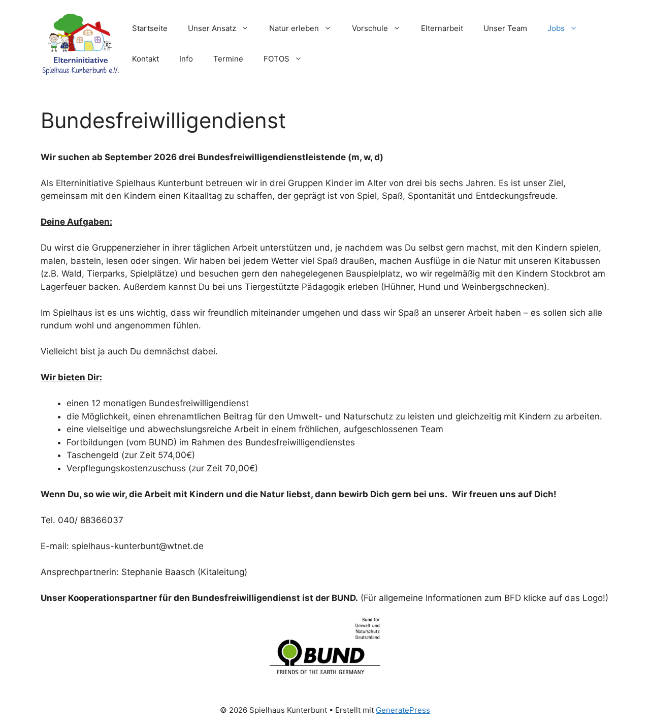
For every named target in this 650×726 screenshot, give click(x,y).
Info (186, 59)
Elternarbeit (442, 28)
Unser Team (505, 28)
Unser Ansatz (212, 28)
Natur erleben (294, 28)
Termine (228, 59)
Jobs (556, 28)
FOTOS (276, 59)
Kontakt (145, 59)
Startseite (150, 28)
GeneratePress (403, 710)
